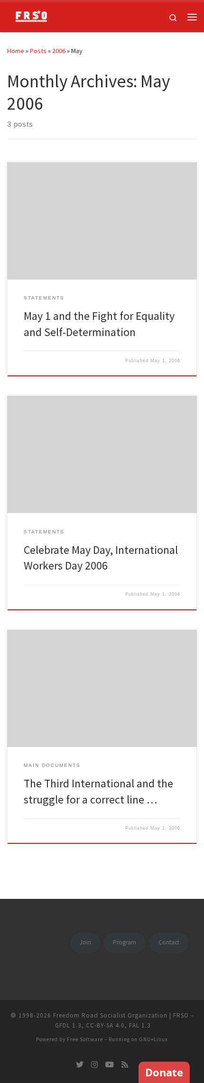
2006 (58, 51)
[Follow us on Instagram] (94, 1065)
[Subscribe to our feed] (124, 1065)
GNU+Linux (153, 1039)
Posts (38, 51)
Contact (168, 942)
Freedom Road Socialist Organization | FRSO (121, 1015)
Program (124, 942)
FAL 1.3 (140, 1025)
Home (15, 51)
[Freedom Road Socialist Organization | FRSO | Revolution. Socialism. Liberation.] (28, 15)
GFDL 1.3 (68, 1025)
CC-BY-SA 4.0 (105, 1025)
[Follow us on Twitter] (79, 1065)
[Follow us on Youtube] (109, 1065)
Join (85, 942)
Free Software (85, 1039)
